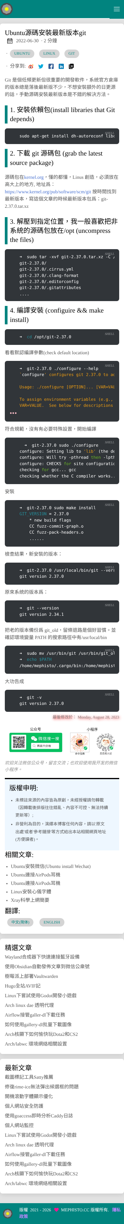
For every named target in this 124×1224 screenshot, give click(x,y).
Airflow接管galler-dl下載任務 (35, 1015)
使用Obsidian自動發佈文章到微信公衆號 (47, 966)
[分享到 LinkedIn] (61, 66)
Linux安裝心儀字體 (31, 892)
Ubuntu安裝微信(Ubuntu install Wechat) (51, 866)
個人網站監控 (19, 1125)
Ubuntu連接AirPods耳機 (35, 875)
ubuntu (22, 53)
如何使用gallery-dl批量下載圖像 (38, 1024)
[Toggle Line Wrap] (107, 123)
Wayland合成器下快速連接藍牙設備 (42, 957)
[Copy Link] (71, 66)
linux (49, 53)
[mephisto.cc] (55, 9)
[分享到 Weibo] (31, 66)
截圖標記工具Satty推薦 (29, 1077)
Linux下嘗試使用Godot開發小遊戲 (40, 995)
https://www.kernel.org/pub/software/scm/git (48, 191)
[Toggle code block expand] (107, 355)
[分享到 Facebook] (51, 66)
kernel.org (34, 177)
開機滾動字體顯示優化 (29, 1096)
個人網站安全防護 (24, 1106)
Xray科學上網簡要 (30, 900)
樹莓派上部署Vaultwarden (31, 976)
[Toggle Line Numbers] (94, 123)
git (71, 53)
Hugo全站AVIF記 (23, 986)
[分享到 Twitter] (41, 66)
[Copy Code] (82, 123)
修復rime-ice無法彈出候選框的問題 (42, 1087)
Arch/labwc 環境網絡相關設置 (36, 1044)
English (52, 922)
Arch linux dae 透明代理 (29, 1005)
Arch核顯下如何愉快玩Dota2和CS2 (41, 1034)
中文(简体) (20, 922)
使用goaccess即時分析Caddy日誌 (39, 1116)
